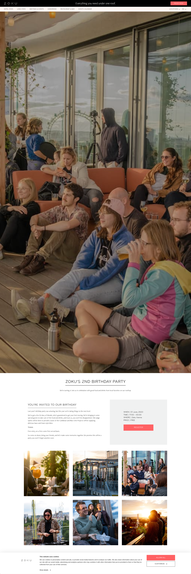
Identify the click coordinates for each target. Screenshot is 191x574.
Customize (160, 564)
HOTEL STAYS (8, 9)
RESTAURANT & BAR (67, 9)
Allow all (160, 557)
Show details (44, 570)
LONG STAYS (21, 9)
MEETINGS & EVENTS (37, 9)
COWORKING (52, 9)
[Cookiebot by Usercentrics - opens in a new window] (26, 570)
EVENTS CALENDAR (85, 9)
